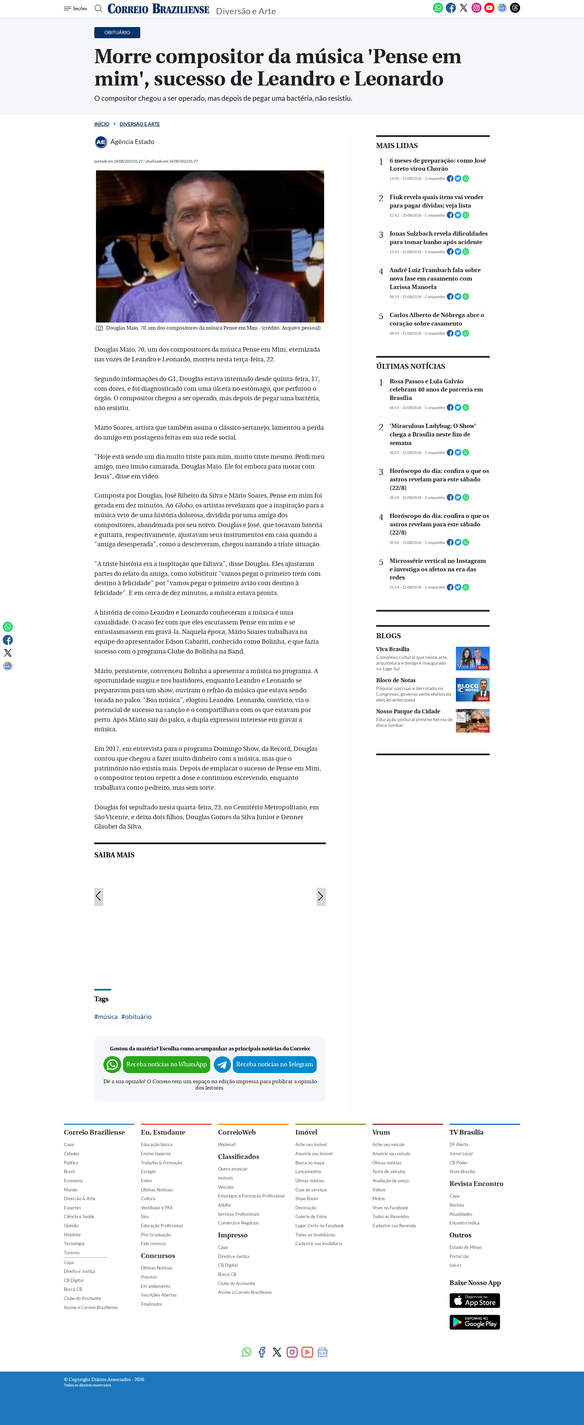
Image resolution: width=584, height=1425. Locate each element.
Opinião (71, 1225)
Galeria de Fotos (311, 1216)
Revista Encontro (476, 1184)
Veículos (226, 1187)
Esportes (72, 1207)
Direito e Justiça (79, 1271)
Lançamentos (308, 1171)
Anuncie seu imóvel (314, 1153)
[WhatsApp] (438, 11)
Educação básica (157, 1144)
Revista (456, 1205)
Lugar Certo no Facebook (319, 1225)
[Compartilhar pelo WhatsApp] (465, 181)
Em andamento (155, 1286)
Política (71, 1162)
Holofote (72, 1234)
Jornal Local (460, 1153)
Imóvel (306, 1132)
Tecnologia (74, 1243)
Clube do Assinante (82, 1298)
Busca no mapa (309, 1162)
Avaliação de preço (390, 1180)
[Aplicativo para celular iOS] (474, 1301)
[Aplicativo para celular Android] (474, 1323)
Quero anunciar (233, 1168)
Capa (69, 1144)
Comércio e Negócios (238, 1223)
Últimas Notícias (157, 1189)
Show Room (306, 1198)
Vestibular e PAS (157, 1207)
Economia (73, 1180)
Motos (378, 1198)
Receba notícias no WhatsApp (166, 1064)
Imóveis (225, 1178)
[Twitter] (464, 11)
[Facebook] (451, 11)
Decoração (305, 1207)
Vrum (381, 1132)
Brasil (69, 1171)
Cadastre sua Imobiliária (318, 1243)
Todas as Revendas (390, 1216)
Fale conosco (153, 1243)
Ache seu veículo (388, 1144)
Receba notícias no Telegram (274, 1064)
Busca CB (73, 1289)
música (108, 1016)
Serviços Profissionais (239, 1214)
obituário (138, 1016)
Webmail (226, 1144)
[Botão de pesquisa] (96, 8)
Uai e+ (455, 1265)
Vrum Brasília (462, 1171)
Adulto (224, 1205)
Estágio (148, 1171)
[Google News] (502, 11)
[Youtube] (489, 11)
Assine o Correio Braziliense (91, 1307)
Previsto (149, 1277)
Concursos (158, 1256)
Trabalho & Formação (161, 1162)
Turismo (71, 1252)
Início (101, 124)
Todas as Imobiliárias (315, 1234)
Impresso (233, 1235)
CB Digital (73, 1280)
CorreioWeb (237, 1132)
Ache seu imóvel (311, 1144)
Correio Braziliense (94, 1132)
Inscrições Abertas (159, 1295)
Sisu (145, 1216)
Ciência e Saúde (79, 1216)
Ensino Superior (156, 1153)
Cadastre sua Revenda (394, 1225)
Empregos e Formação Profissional (251, 1195)
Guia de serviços (311, 1189)
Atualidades (460, 1214)
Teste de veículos (389, 1171)
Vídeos (379, 1189)
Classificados (238, 1157)
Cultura (148, 1198)
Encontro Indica (464, 1223)
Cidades (71, 1153)
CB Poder (458, 1162)
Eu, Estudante (163, 1132)
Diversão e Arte (140, 124)
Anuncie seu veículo (391, 1153)
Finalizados (151, 1304)
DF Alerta (458, 1144)
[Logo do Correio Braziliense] (158, 8)
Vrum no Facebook (390, 1207)
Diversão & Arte (79, 1198)
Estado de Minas (465, 1247)
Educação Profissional (162, 1225)
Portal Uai (459, 1256)
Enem (146, 1180)
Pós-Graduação (156, 1234)
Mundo (70, 1189)
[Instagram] (476, 11)
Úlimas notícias (309, 1180)
